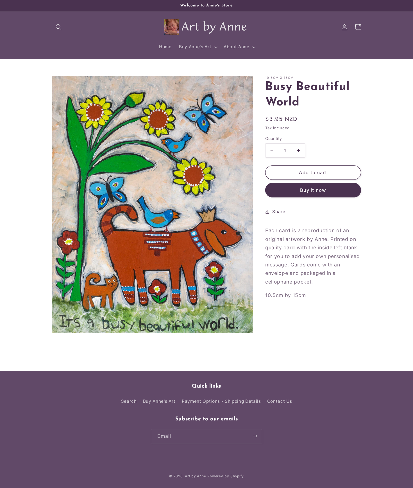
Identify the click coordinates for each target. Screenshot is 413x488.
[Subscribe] (255, 436)
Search (129, 401)
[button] (58, 27)
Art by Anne (195, 476)
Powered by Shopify (225, 476)
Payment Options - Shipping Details (221, 401)
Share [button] (278, 211)
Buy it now (313, 190)
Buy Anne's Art (159, 401)
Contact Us (279, 401)
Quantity (273, 138)
